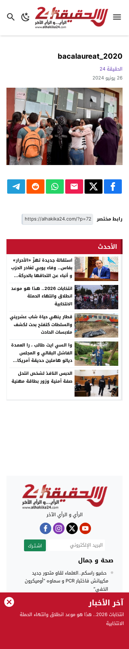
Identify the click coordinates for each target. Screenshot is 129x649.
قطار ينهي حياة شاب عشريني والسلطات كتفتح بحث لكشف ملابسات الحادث (41, 324)
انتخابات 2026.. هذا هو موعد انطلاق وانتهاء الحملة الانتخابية (41, 296)
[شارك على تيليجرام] (16, 186)
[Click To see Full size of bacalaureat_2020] (64, 126)
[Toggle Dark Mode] (25, 18)
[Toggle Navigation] (119, 18)
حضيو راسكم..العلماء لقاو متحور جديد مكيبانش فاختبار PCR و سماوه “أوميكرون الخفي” (66, 580)
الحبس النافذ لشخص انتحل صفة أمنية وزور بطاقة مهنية (41, 377)
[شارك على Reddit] (35, 186)
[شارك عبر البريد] (74, 186)
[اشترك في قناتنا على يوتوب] (85, 528)
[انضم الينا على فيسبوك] (45, 528)
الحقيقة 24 (111, 68)
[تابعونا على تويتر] (72, 528)
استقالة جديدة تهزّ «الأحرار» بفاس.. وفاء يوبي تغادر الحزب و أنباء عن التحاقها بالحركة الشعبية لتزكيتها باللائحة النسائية (41, 275)
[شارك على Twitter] (93, 186)
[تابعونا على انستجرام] (58, 528)
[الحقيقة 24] (64, 497)
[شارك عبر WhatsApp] (55, 186)
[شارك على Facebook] (113, 186)
